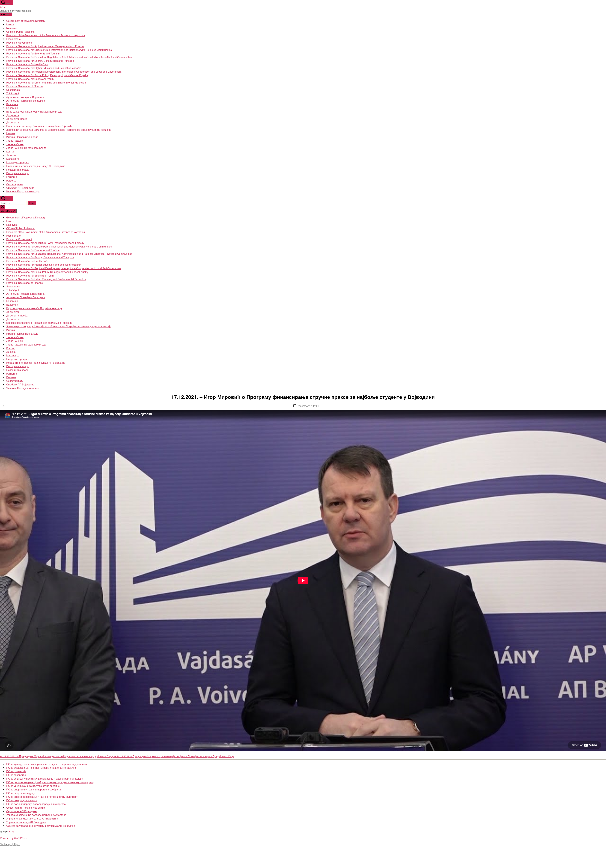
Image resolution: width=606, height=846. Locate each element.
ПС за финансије (16, 771)
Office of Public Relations (20, 31)
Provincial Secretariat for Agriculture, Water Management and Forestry (45, 46)
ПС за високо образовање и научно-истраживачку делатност (41, 796)
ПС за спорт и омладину (20, 793)
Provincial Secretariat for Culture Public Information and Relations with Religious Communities (59, 50)
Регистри (11, 177)
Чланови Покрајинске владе (22, 191)
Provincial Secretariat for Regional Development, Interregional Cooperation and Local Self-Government (63, 71)
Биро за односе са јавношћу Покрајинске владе (34, 111)
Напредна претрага (17, 162)
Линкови (11, 155)
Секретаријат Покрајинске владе (25, 807)
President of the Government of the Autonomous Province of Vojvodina (45, 35)
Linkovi (10, 24)
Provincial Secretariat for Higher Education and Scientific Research (43, 68)
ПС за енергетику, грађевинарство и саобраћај (33, 789)
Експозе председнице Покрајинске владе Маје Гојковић (39, 126)
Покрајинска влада (17, 169)
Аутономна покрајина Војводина (25, 97)
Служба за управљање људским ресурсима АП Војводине (40, 826)
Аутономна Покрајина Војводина (25, 100)
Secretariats (13, 90)
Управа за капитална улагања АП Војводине (32, 818)
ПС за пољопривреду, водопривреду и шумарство (36, 804)
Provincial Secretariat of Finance (24, 86)
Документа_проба (16, 119)
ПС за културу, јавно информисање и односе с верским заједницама (46, 764)
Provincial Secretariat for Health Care (27, 64)
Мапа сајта (12, 159)
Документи (12, 122)
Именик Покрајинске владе (22, 137)
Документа (12, 115)
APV (2, 7)
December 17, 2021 (308, 406)
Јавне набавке (15, 140)
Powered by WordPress (13, 838)
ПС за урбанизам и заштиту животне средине (33, 786)
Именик (10, 133)
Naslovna (11, 28)
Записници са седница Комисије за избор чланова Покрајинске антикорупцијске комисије (58, 129)
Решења (11, 180)
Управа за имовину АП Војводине (26, 822)
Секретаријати (14, 184)
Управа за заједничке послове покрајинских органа (36, 815)
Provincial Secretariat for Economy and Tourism (32, 53)
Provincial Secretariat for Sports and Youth (30, 79)
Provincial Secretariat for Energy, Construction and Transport (40, 61)
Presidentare (13, 39)
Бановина (12, 104)
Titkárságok (12, 93)
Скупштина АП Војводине (21, 811)
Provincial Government (19, 42)
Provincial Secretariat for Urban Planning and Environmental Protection (46, 82)
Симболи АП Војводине (20, 188)
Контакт (10, 151)
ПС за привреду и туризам (21, 800)
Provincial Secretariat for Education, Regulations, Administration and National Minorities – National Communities (69, 57)
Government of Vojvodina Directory (25, 21)
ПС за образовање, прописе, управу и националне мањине (41, 767)
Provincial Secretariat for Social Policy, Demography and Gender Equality (47, 75)
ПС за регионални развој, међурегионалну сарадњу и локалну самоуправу (50, 782)
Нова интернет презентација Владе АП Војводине (35, 166)
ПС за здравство (16, 775)
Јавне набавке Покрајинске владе (26, 148)
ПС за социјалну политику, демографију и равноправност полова (44, 778)
